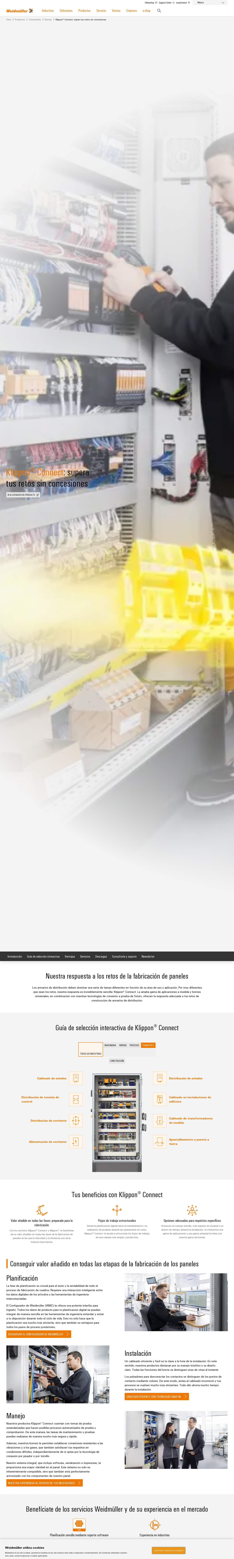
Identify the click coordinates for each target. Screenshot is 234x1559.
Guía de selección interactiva (43, 956)
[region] (117, 1549)
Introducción (15, 956)
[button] (23, 495)
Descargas (101, 956)
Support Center (165, 2)
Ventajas (70, 956)
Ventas (116, 10)
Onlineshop (150, 2)
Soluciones (66, 10)
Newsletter (148, 956)
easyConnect (181, 2)
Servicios (85, 956)
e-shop (146, 10)
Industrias (48, 10)
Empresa (131, 10)
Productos (84, 10)
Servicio (101, 10)
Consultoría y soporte (124, 956)
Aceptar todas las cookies (168, 1550)
